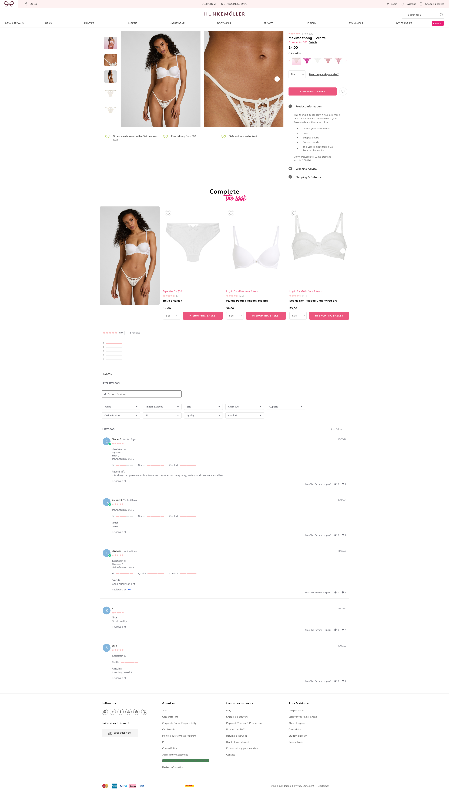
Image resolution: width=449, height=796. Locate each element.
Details (313, 42)
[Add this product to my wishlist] (343, 91)
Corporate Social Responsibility (179, 723)
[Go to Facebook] (121, 712)
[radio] (113, 343)
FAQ (228, 710)
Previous (127, 79)
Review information (172, 767)
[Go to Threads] (144, 712)
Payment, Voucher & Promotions (244, 723)
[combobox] (121, 407)
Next (277, 79)
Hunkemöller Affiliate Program (179, 735)
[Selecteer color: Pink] (307, 61)
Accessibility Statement (175, 754)
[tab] (318, 107)
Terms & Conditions (280, 786)
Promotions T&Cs (236, 729)
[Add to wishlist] (168, 213)
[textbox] (346, 430)
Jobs (164, 710)
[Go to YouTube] (128, 712)
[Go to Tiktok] (113, 712)
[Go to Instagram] (105, 712)
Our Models (168, 729)
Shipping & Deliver (236, 717)
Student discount (298, 735)
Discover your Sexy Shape (303, 717)
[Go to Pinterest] (136, 712)
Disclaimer (323, 786)
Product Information (308, 106)
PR (163, 742)
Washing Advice (306, 169)
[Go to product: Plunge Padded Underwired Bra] (256, 263)
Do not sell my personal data (242, 748)
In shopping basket (313, 91)
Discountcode (296, 742)
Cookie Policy (169, 748)
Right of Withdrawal (237, 742)
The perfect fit (296, 710)
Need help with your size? (324, 74)
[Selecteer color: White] (296, 60)
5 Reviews (307, 33)
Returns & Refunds (236, 735)
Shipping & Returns (308, 177)
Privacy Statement (304, 786)
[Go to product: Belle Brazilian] (192, 263)
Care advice (295, 729)
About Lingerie (297, 723)
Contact (230, 754)
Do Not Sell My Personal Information (185, 760)
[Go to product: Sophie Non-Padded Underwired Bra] (319, 263)
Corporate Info (170, 717)
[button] (335, 484)
